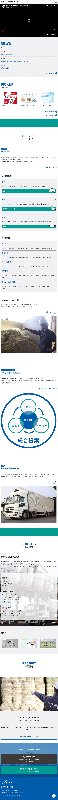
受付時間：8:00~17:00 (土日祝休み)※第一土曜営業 (29, 759)
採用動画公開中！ (5, 68)
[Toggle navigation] (56, 2)
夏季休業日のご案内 (6, 55)
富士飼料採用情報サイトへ (27, 737)
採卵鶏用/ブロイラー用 (9, 209)
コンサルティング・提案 (43, 389)
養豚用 (4, 217)
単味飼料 (5, 271)
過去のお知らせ (50, 73)
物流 (49, 482)
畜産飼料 (48, 167)
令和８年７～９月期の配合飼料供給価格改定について (15, 61)
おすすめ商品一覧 (49, 111)
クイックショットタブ (45, 106)
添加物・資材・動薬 (8, 282)
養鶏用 (4, 199)
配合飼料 (5, 253)
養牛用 (4, 182)
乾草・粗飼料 (6, 262)
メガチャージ (5, 106)
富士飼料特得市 (50, 115)
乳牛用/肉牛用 (6, 191)
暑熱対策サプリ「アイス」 (28, 106)
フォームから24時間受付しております (29, 770)
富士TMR (5, 244)
